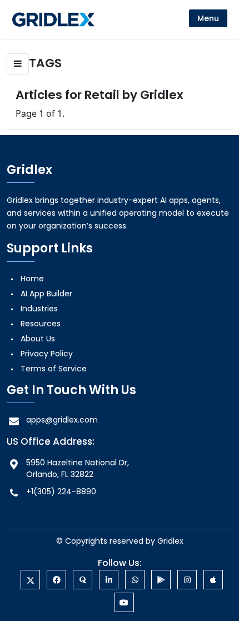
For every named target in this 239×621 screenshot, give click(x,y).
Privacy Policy (47, 353)
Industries (39, 308)
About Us (38, 338)
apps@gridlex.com (62, 419)
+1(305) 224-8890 (61, 491)
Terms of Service (54, 368)
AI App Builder (46, 293)
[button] (18, 63)
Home (32, 278)
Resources (41, 323)
